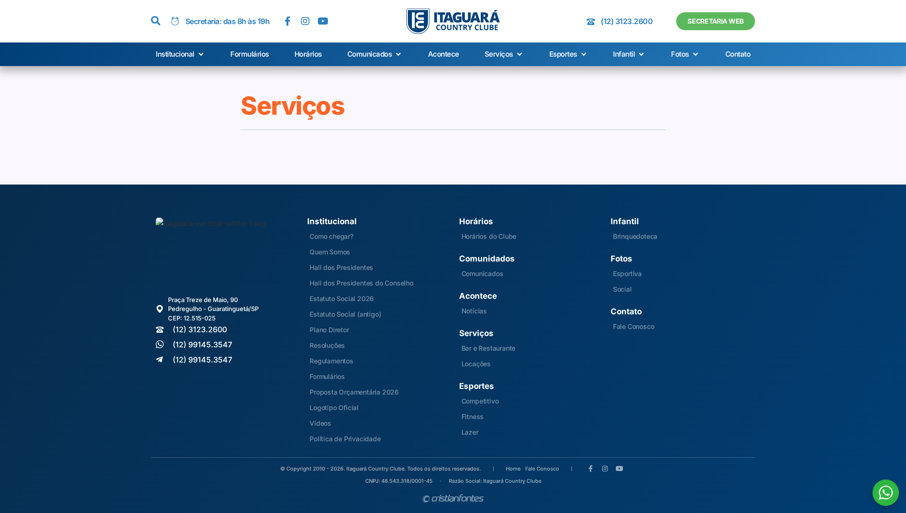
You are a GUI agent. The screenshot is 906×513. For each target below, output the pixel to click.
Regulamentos (331, 361)
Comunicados (482, 273)
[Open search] (155, 21)
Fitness (472, 416)
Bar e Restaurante (488, 348)
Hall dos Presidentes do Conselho (361, 283)
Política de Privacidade (345, 439)
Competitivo (480, 401)
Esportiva (627, 273)
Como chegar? (331, 236)
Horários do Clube (489, 236)
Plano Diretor (329, 330)
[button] (180, 54)
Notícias (474, 311)
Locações (476, 364)
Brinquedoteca (635, 236)
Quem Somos (330, 252)
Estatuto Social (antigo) (345, 314)
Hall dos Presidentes (341, 267)
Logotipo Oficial (334, 408)
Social (622, 289)
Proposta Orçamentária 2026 (354, 392)
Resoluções (327, 345)
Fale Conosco (633, 326)
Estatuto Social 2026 (342, 298)
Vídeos (320, 423)
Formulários (327, 376)
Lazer (469, 432)
